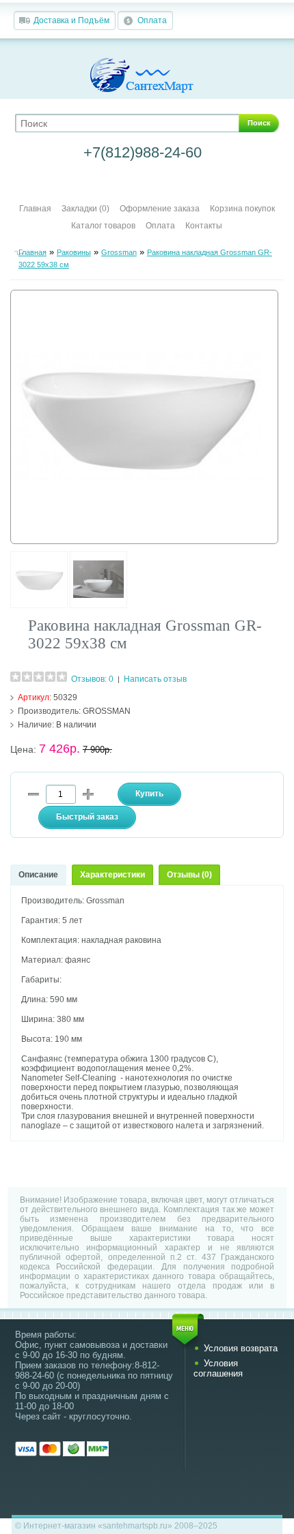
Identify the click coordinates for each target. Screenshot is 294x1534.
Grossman (119, 252)
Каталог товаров (103, 225)
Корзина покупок (242, 208)
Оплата (152, 20)
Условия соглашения (218, 1368)
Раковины (74, 252)
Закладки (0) (85, 208)
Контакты (203, 225)
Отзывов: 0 (92, 679)
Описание (38, 874)
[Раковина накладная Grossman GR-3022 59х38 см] (39, 605)
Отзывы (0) (189, 874)
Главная (35, 208)
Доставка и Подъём (71, 20)
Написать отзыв (155, 679)
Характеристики (112, 874)
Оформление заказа (160, 208)
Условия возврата (241, 1348)
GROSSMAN (107, 711)
